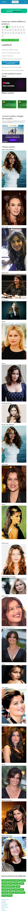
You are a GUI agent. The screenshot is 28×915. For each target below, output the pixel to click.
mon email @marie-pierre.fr (8, 886)
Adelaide (10, 895)
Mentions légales (5, 907)
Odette (15, 883)
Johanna (16, 889)
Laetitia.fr (3, 2)
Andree (4, 895)
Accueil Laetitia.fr (5, 899)
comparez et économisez (18, 122)
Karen (10, 889)
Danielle (11, 892)
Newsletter (3, 910)
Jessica (21, 889)
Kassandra (4, 889)
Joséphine (4, 880)
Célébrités (15, 2)
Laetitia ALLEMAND (14, 39)
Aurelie (22, 892)
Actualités (3, 901)
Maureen (21, 883)
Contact (3, 908)
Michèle (23, 880)
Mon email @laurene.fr (14, 880)
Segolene (4, 883)
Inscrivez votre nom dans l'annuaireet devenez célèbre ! (11, 62)
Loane (18, 886)
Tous (3, 26)
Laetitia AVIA (5, 39)
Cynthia (17, 892)
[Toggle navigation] (25, 2)
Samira (10, 883)
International (4, 905)
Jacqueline (4, 892)
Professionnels (4, 904)
